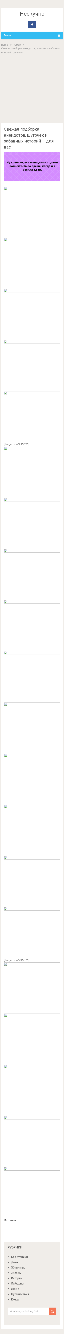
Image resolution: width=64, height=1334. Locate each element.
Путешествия (20, 1294)
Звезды (16, 1273)
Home (4, 44)
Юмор (17, 44)
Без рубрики (19, 1257)
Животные (18, 1267)
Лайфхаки (17, 1283)
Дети (14, 1262)
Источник (10, 1220)
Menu (7, 35)
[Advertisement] (32, 88)
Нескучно (32, 14)
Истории (16, 1278)
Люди (15, 1289)
